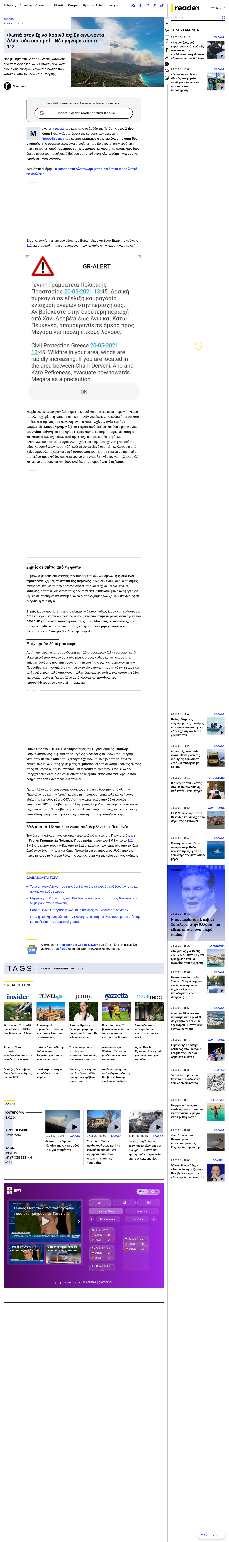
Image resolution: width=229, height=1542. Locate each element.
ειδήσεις (61, 948)
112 (29, 245)
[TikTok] (162, 5)
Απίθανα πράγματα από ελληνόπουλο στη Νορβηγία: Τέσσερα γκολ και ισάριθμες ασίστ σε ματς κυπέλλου (116, 1075)
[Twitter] (155, 5)
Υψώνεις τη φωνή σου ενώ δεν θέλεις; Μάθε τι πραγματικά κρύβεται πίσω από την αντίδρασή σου (83, 1075)
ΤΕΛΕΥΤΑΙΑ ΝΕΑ (185, 30)
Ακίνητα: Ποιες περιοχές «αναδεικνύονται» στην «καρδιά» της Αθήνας (18, 1053)
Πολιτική (26, 5)
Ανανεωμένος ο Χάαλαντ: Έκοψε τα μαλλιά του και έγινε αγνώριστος (114, 1053)
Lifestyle (112, 5)
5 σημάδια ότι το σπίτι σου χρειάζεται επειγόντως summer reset (148, 1031)
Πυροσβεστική (53, 138)
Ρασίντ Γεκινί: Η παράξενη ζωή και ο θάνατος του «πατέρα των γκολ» (79, 910)
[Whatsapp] (167, 71)
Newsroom (13, 1135)
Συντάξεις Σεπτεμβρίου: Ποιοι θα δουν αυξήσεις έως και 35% (18, 1073)
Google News (87, 944)
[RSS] (133, 5)
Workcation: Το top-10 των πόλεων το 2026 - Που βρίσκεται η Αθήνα (18, 1029)
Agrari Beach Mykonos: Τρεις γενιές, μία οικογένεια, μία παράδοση (149, 1053)
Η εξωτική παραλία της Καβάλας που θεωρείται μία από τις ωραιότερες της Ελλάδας (50, 1053)
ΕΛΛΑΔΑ (9, 18)
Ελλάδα (59, 5)
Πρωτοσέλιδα (92, 5)
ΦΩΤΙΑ (46, 968)
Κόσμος (73, 5)
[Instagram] (147, 5)
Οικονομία (42, 5)
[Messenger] (167, 64)
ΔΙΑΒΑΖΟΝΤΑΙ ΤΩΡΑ (42, 877)
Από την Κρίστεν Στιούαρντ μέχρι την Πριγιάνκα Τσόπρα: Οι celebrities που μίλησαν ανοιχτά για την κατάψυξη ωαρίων (83, 1031)
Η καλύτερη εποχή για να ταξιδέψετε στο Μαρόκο (49, 1073)
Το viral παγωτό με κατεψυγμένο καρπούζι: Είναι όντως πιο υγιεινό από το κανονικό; (83, 1053)
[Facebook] (140, 5)
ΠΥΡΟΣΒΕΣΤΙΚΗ (64, 968)
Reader (67, 944)
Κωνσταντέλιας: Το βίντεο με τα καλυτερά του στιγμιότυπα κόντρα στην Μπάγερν (116, 1031)
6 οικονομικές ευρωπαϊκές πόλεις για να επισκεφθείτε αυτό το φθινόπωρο (50, 1031)
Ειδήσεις (10, 5)
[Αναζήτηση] (223, 18)
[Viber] (167, 78)
